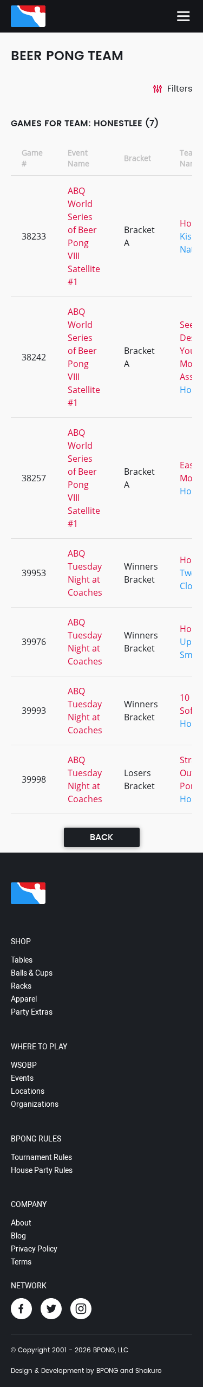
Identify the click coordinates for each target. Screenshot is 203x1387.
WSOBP (24, 1065)
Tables (21, 960)
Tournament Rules (41, 1157)
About (21, 1222)
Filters (179, 89)
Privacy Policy (34, 1248)
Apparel (24, 999)
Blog (18, 1235)
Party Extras (32, 1012)
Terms (21, 1261)
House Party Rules (42, 1170)
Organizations (34, 1104)
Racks (21, 986)
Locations (27, 1091)
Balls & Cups (32, 973)
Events (22, 1078)
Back (101, 837)
